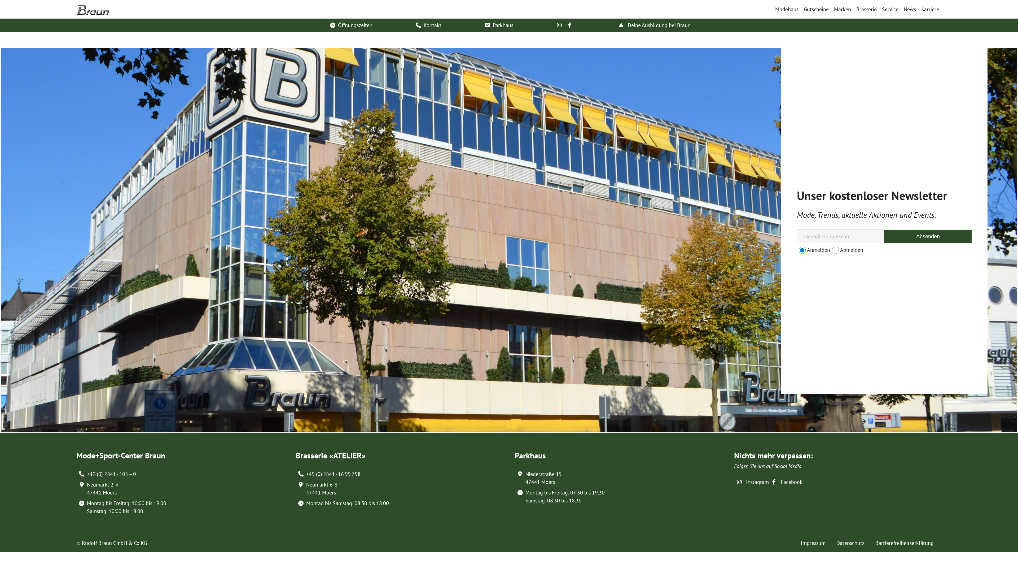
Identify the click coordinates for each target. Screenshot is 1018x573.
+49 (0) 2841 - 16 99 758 (333, 474)
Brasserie (866, 9)
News (910, 9)
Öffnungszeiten (355, 25)
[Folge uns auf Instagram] (559, 25)
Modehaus (786, 9)
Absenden (928, 236)
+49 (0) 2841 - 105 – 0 (111, 474)
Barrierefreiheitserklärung (904, 543)
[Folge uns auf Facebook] (570, 25)
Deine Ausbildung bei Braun (658, 25)
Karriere (930, 9)
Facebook (790, 482)
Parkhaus (503, 25)
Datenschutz (850, 543)
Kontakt (432, 25)
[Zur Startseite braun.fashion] (92, 7)
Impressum (813, 543)
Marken (842, 9)
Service (890, 9)
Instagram (757, 482)
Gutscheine (816, 9)
